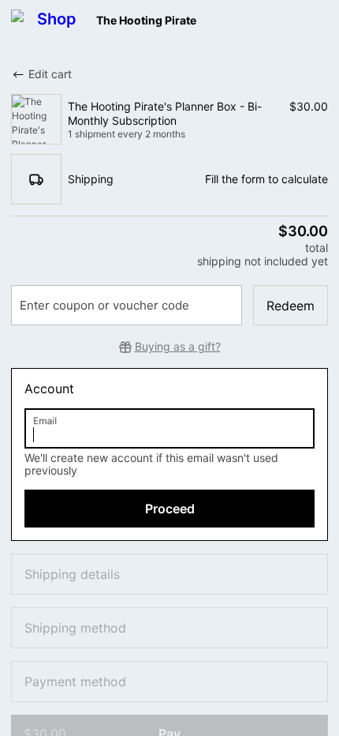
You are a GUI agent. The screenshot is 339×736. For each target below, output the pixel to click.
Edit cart (50, 74)
